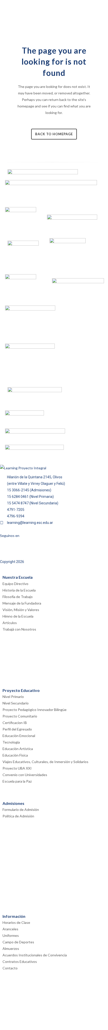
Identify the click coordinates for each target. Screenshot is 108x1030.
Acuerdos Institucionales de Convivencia (35, 955)
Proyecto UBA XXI (17, 768)
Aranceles (10, 929)
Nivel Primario (13, 696)
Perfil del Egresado (17, 729)
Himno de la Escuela (18, 616)
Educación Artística (18, 749)
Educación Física (15, 755)
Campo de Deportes (18, 942)
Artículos (10, 623)
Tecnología (11, 742)
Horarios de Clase (16, 922)
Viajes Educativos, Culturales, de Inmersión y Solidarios (45, 762)
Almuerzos (11, 948)
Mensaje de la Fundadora (22, 603)
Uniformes (11, 935)
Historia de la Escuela (19, 590)
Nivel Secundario (16, 703)
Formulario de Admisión (21, 809)
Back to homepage (54, 134)
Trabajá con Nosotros (19, 629)
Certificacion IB (15, 722)
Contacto (10, 968)
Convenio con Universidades (25, 775)
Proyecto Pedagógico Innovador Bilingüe (35, 709)
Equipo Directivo (15, 583)
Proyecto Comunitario (20, 716)
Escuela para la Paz (17, 781)
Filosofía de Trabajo (18, 597)
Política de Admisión (18, 816)
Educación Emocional (19, 735)
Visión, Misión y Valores (21, 610)
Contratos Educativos (20, 961)
